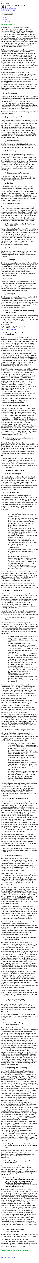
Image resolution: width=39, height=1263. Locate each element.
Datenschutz (12, 1257)
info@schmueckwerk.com (8, 9)
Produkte (7, 21)
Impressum (4, 1257)
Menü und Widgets (7, 14)
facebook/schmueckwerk (8, 10)
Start (6, 17)
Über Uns (7, 19)
